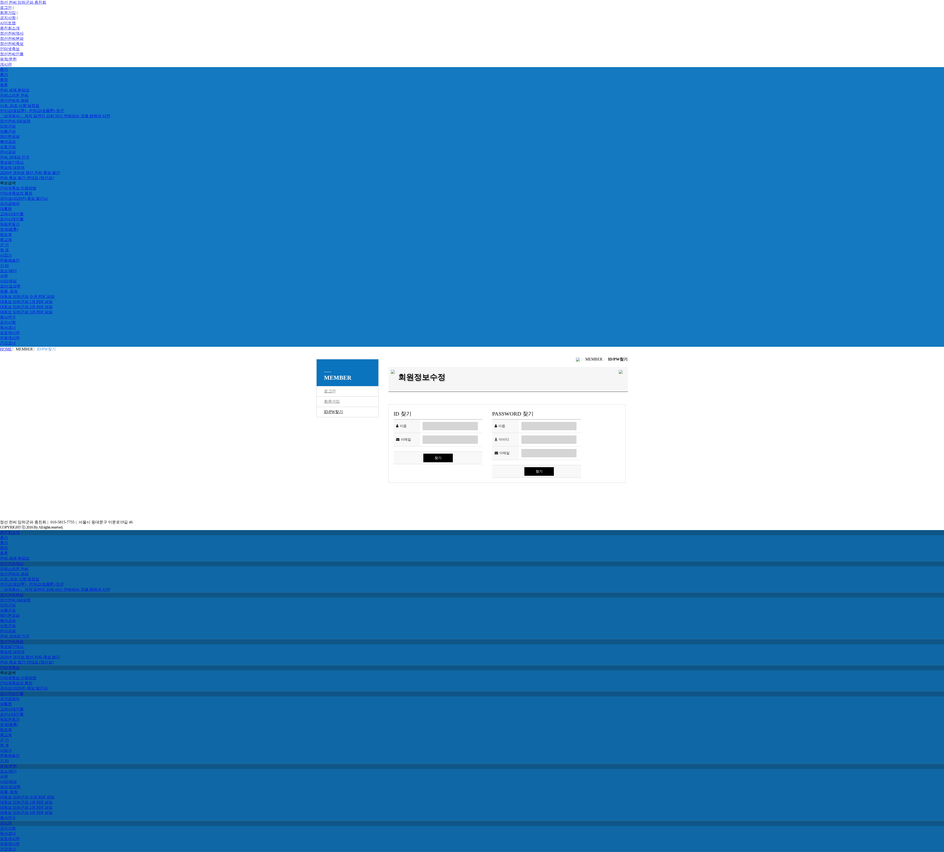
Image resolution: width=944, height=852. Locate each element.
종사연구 (8, 317)
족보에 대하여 (12, 167)
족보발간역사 (12, 162)
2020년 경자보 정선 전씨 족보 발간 (30, 173)
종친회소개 (10, 28)
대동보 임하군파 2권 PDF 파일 (26, 307)
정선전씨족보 (12, 44)
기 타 (4, 265)
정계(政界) (9, 229)
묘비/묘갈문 (10, 286)
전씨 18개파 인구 (15, 157)
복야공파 (8, 142)
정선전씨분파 (12, 38)
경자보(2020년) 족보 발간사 (24, 198)
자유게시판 (10, 338)
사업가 (6, 255)
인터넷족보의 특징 (16, 193)
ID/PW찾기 (333, 412)
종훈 (4, 85)
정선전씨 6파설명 (15, 121)
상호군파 (8, 147)
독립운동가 (10, 224)
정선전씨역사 (12, 33)
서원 (4, 276)
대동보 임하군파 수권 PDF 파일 (27, 296)
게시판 (6, 64)
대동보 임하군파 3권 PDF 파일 (26, 312)
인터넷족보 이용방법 (18, 188)
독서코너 (8, 327)
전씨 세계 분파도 (15, 90)
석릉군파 (8, 131)
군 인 (4, 245)
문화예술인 (10, 260)
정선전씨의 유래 (14, 100)
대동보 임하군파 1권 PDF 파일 (26, 302)
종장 (4, 80)
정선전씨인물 (12, 54)
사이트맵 (8, 23)
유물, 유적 (9, 291)
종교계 (6, 240)
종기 (4, 69)
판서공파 (8, 152)
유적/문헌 (8, 59)
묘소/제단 (8, 271)
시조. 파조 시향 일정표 (19, 105)
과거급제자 (10, 204)
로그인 (6, 7)
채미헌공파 (10, 136)
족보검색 (8, 183)
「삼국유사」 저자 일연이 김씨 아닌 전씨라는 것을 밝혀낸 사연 (55, 116)
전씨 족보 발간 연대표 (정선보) (27, 178)
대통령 (6, 209)
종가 (4, 74)
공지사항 (8, 18)
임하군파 (8, 126)
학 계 (4, 250)
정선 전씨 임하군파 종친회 (23, 2)
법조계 (6, 234)
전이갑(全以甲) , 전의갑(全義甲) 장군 (32, 111)
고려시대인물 (12, 214)
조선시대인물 (12, 219)
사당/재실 (8, 281)
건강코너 (8, 343)
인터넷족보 (10, 49)
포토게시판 (10, 333)
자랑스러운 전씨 (14, 95)
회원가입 (8, 13)
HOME (6, 349)
